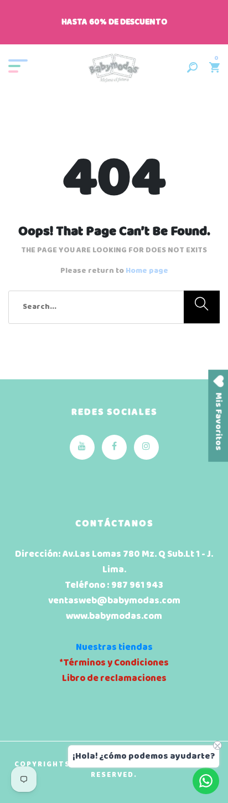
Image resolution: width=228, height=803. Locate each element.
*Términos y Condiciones (114, 662)
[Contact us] (206, 781)
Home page (147, 271)
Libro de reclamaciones (114, 678)
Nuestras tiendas (114, 647)
